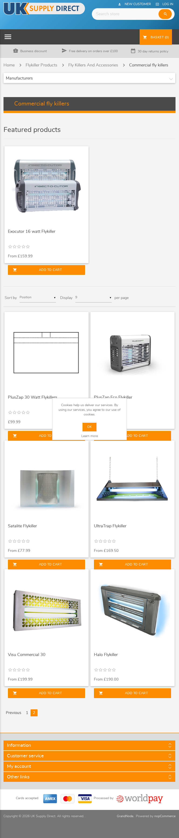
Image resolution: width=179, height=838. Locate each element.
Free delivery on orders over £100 (93, 51)
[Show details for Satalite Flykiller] (46, 481)
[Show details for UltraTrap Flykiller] (132, 481)
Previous (13, 713)
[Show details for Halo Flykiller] (132, 610)
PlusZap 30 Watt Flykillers (32, 397)
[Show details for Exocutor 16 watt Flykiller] (46, 187)
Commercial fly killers (148, 65)
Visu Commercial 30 (26, 655)
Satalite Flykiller (22, 526)
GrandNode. (125, 816)
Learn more (89, 436)
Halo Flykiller (106, 655)
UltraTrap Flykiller (110, 526)
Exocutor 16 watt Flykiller (31, 232)
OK (89, 427)
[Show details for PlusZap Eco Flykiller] (132, 352)
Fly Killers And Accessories (93, 65)
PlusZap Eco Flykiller (113, 397)
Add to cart (37, 270)
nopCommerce (165, 816)
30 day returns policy (153, 51)
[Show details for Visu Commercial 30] (46, 610)
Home (9, 65)
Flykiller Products (41, 65)
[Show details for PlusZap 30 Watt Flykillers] (46, 352)
